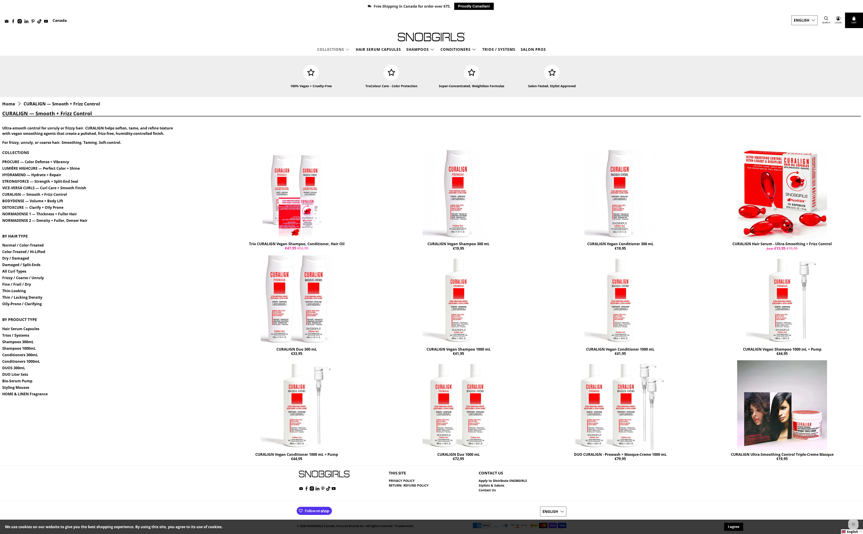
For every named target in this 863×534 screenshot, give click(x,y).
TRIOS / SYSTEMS (498, 49)
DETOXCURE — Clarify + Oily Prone (32, 207)
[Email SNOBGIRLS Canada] (7, 22)
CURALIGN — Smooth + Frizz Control (62, 104)
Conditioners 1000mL (21, 361)
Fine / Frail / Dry (16, 284)
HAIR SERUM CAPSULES (378, 49)
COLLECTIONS (330, 49)
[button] (852, 531)
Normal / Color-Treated (23, 245)
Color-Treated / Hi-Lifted (23, 251)
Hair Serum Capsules (20, 328)
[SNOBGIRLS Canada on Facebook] (14, 22)
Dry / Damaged (15, 258)
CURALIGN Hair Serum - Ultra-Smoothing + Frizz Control (782, 243)
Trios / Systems (15, 335)
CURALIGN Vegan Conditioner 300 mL (620, 243)
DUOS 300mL (13, 367)
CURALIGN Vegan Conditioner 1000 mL (620, 349)
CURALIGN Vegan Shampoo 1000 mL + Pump (782, 349)
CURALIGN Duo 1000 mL (458, 454)
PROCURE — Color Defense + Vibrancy (35, 161)
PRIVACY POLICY (402, 480)
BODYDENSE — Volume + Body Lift (32, 200)
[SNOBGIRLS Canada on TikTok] (40, 22)
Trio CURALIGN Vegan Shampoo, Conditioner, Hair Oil (297, 243)
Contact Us (487, 490)
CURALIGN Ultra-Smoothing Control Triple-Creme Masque (782, 454)
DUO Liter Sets (15, 374)
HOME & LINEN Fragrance (25, 394)
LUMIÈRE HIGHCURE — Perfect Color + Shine (41, 168)
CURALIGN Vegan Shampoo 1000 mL (459, 349)
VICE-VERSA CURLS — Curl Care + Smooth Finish (44, 187)
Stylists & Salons (491, 485)
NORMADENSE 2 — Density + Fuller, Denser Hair (44, 220)
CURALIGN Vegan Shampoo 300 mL (458, 243)
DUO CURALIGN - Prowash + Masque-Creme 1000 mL (620, 454)
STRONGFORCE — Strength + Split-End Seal (40, 181)
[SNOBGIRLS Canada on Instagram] (21, 22)
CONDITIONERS (455, 49)
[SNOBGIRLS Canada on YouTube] (47, 22)
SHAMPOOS (417, 49)
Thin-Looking (14, 290)
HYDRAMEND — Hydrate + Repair (31, 174)
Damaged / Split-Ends (21, 264)
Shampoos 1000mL (19, 348)
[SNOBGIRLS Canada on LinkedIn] (27, 22)
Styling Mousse (15, 387)
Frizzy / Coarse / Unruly (23, 277)
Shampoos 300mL (18, 341)
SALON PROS (533, 49)
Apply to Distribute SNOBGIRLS (503, 480)
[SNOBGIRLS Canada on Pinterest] (34, 22)
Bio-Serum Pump (17, 380)
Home (8, 104)
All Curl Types (14, 271)
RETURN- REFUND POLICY (409, 485)
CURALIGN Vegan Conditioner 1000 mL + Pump (296, 454)
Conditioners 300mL (20, 354)
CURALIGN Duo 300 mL (296, 349)
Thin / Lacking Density (22, 297)
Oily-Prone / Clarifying (22, 303)
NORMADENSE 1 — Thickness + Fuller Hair (39, 213)
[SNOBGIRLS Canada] (431, 36)
